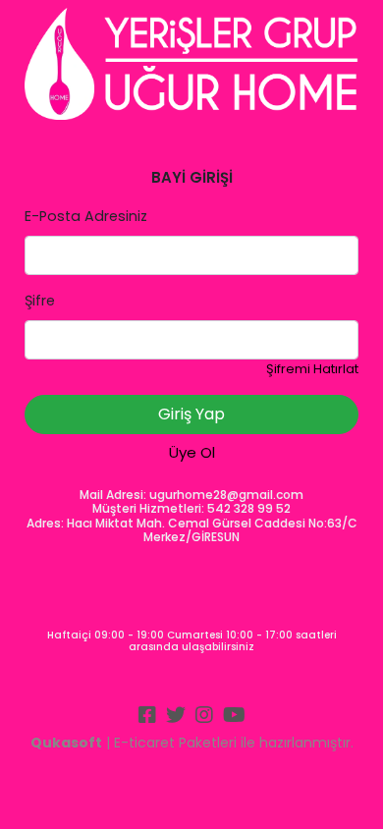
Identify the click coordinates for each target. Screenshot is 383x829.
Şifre (40, 300)
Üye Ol (192, 452)
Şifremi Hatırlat (312, 368)
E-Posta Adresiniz (86, 216)
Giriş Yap (191, 414)
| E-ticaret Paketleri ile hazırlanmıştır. (192, 742)
